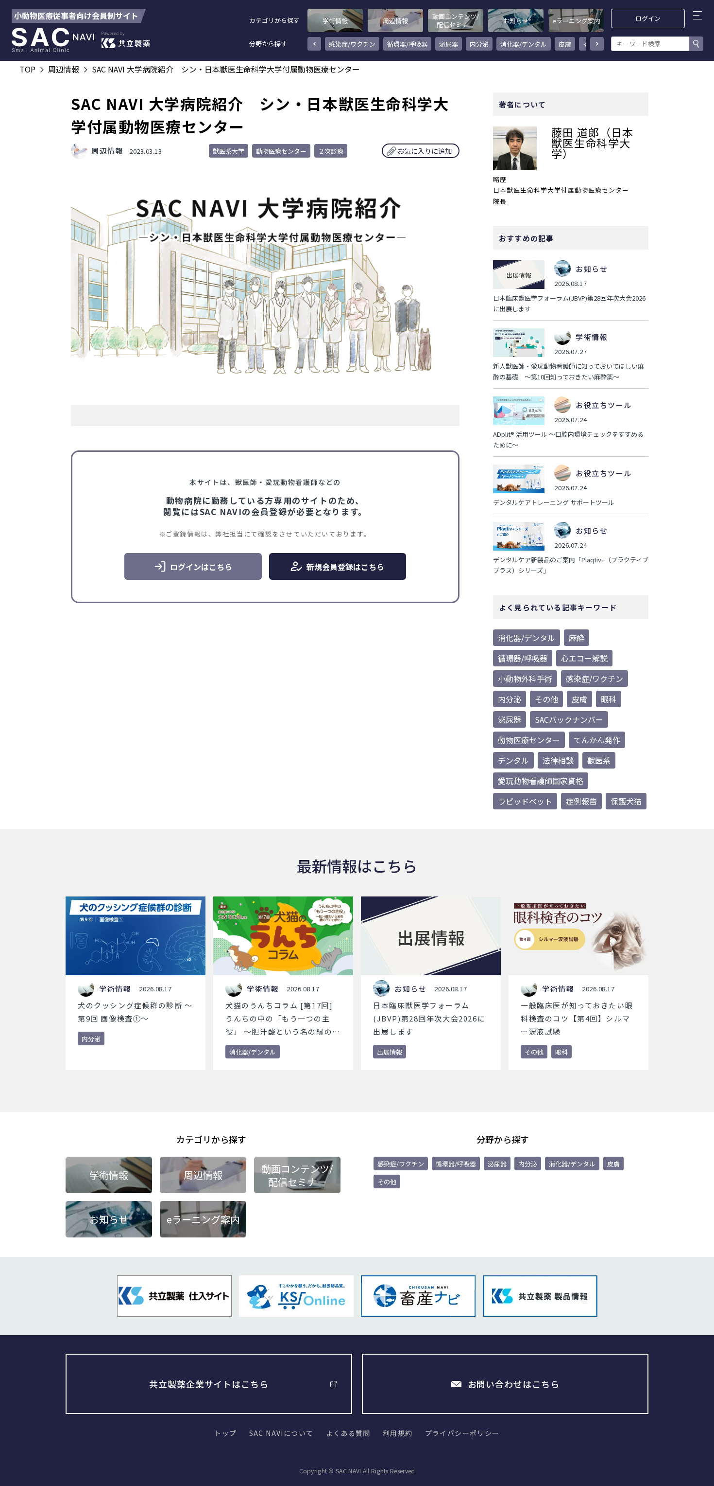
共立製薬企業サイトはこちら (209, 1384)
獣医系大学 (228, 151)
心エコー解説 (584, 658)
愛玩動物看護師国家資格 (540, 781)
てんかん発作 (597, 740)
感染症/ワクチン (352, 44)
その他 (546, 699)
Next (597, 44)
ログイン (648, 18)
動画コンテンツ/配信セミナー (455, 20)
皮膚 (565, 44)
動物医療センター (281, 151)
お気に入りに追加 (424, 151)
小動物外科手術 (525, 678)
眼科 (608, 699)
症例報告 (581, 801)
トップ (225, 1433)
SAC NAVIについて (281, 1433)
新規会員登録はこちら (345, 567)
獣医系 (599, 760)
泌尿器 (448, 44)
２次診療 (330, 151)
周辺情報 (395, 20)
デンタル (513, 760)
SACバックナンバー (569, 719)
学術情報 (335, 20)
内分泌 (479, 44)
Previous (314, 44)
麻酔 (576, 638)
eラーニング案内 (576, 20)
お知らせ (515, 20)
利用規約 (398, 1433)
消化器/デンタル (523, 44)
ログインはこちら (201, 567)
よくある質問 (348, 1433)
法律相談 (558, 760)
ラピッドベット (525, 801)
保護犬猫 (626, 801)
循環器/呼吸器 (407, 44)
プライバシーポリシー (462, 1433)
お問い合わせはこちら (514, 1384)
